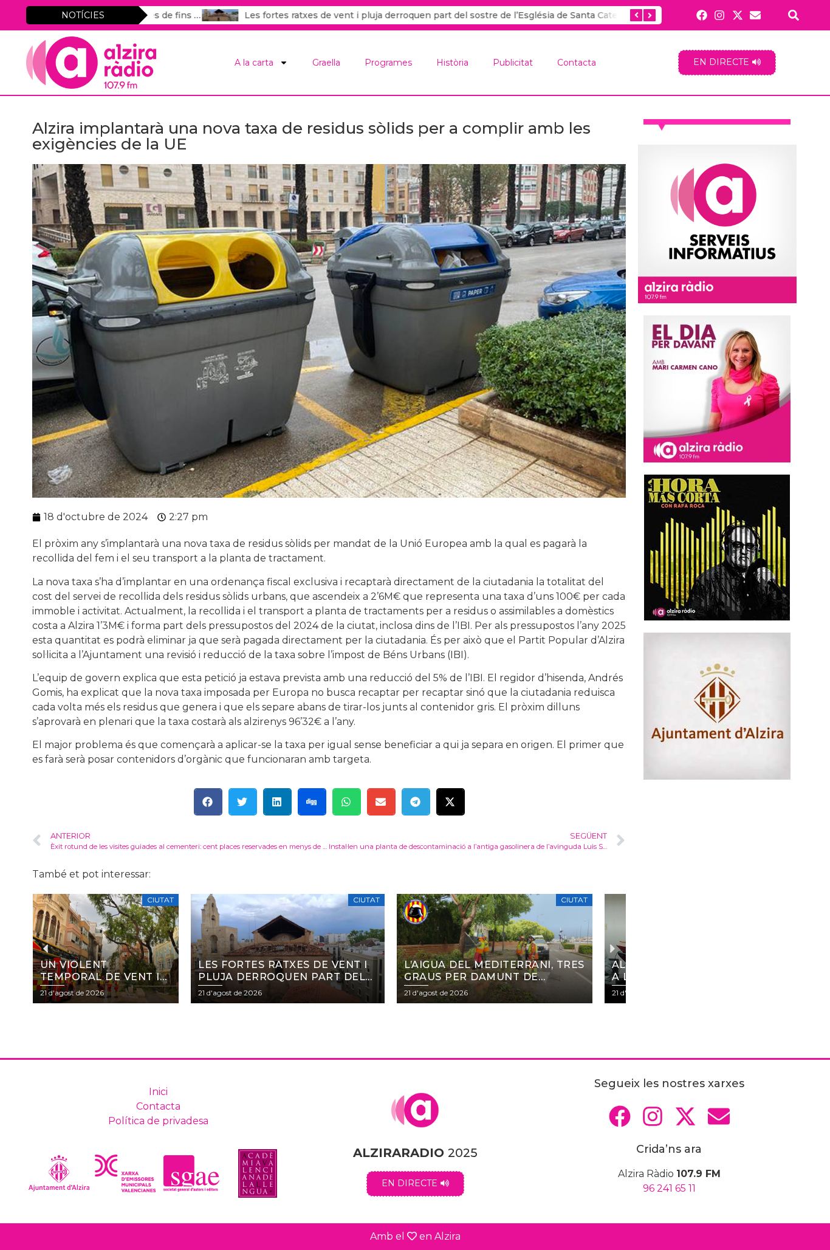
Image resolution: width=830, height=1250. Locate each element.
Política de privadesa (158, 1121)
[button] (208, 802)
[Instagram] (719, 14)
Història (452, 62)
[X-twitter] (737, 14)
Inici (158, 1091)
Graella (326, 62)
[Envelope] (755, 14)
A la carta (254, 62)
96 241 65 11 (669, 1188)
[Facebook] (702, 14)
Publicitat (513, 62)
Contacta (576, 62)
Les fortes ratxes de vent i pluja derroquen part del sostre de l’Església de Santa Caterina (391, 15)
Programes (388, 62)
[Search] (793, 14)
